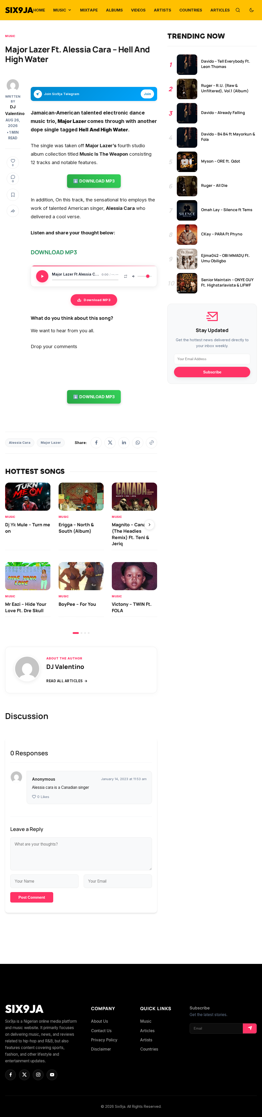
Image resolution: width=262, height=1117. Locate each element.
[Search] (237, 10)
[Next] (149, 525)
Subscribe (212, 372)
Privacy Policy (104, 1040)
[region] (81, 558)
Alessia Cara (19, 442)
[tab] (76, 633)
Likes (43, 797)
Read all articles (64, 681)
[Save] (13, 195)
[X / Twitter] (110, 442)
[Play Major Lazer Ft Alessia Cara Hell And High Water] (42, 276)
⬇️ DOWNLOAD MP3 (94, 181)
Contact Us (101, 1030)
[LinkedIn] (123, 442)
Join (147, 94)
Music (10, 36)
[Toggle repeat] (125, 276)
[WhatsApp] (137, 442)
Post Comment (31, 897)
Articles (147, 1030)
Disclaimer (101, 1049)
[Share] (13, 211)
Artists (146, 1040)
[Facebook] (96, 442)
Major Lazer (51, 442)
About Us (99, 1021)
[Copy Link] (151, 442)
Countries (149, 1049)
